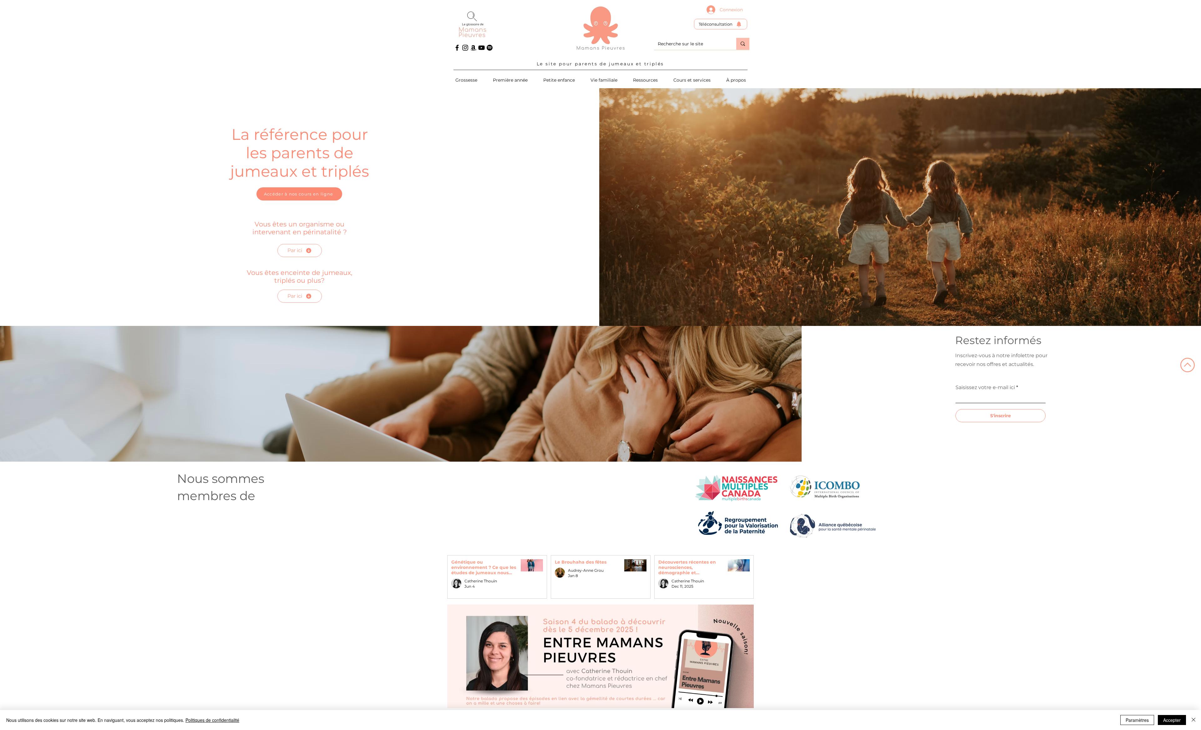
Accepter (1172, 720)
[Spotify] (490, 48)
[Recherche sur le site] (742, 44)
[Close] (1193, 720)
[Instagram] (465, 48)
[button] (692, 80)
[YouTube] (481, 48)
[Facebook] (457, 48)
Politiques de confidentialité (212, 720)
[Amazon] (473, 48)
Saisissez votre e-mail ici (985, 387)
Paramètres (1137, 720)
